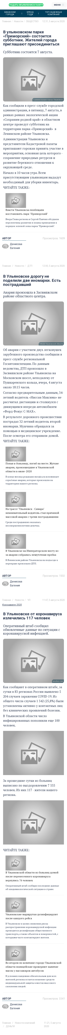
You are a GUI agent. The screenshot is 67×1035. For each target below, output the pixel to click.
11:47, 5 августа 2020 (53, 600)
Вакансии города (10, 13)
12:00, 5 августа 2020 (53, 266)
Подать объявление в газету (26, 5)
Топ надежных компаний (53, 13)
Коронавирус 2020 (12, 604)
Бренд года (30, 13)
